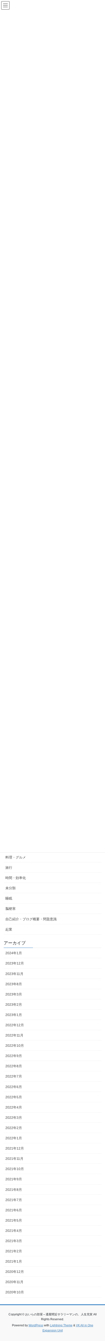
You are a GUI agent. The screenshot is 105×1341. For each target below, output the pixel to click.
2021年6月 (13, 1210)
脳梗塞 (10, 909)
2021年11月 (14, 1159)
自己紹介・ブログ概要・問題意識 (31, 919)
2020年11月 (14, 1282)
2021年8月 (13, 1190)
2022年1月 (13, 1138)
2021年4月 (13, 1231)
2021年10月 (14, 1169)
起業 (8, 929)
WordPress (36, 1325)
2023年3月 (13, 994)
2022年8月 (13, 1066)
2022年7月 (13, 1076)
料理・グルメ (15, 857)
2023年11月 (14, 974)
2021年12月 (14, 1148)
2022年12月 (14, 1025)
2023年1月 (13, 1015)
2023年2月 (13, 1004)
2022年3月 (13, 1118)
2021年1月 (13, 1261)
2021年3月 (13, 1241)
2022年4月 (13, 1107)
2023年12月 (14, 963)
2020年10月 (14, 1292)
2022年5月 (13, 1097)
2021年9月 (13, 1179)
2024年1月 (13, 953)
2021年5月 (13, 1220)
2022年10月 (14, 1046)
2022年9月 (13, 1056)
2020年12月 (14, 1272)
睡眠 (8, 898)
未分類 (10, 888)
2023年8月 (13, 984)
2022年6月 (13, 1087)
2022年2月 (13, 1128)
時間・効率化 (15, 878)
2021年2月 (13, 1251)
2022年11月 (14, 1035)
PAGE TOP (97, 1296)
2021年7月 (13, 1200)
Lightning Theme (61, 1325)
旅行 (8, 868)
